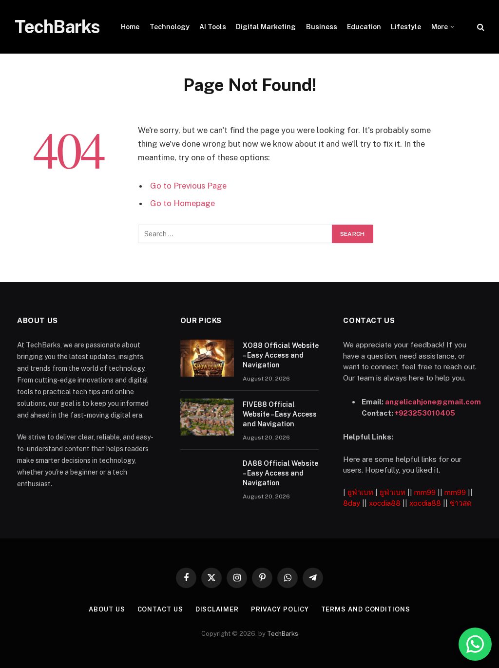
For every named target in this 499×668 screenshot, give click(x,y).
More (439, 27)
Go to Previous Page (188, 186)
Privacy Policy (280, 609)
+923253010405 (425, 413)
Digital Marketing (266, 27)
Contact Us (160, 609)
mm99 (425, 492)
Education (364, 27)
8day (351, 503)
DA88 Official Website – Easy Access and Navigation (280, 473)
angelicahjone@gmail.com (433, 402)
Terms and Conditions (365, 609)
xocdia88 (385, 503)
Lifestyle (406, 27)
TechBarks (282, 633)
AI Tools (212, 27)
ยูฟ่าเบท (360, 492)
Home (130, 27)
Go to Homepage (182, 203)
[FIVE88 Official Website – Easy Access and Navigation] (207, 417)
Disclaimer (217, 609)
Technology (170, 27)
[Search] (479, 27)
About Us (107, 609)
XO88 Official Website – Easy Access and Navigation (281, 355)
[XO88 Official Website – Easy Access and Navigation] (207, 358)
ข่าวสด (461, 503)
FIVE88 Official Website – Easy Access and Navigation (280, 414)
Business (321, 27)
